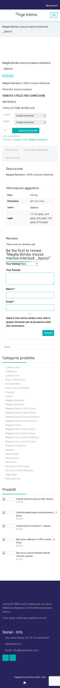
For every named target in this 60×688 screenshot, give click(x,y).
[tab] (12, 150)
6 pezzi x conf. (12, 375)
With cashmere (13, 478)
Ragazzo (10, 450)
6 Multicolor (11, 371)
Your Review (13, 270)
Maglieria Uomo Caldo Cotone (20, 433)
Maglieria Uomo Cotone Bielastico (22, 437)
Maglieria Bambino (38, 139)
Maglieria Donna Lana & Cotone (21, 421)
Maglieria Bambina (14, 400)
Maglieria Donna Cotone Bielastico (22, 417)
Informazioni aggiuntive (36, 150)
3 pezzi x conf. (20, 139)
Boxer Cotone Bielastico (17, 388)
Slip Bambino (12, 458)
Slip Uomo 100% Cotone (17, 466)
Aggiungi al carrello (28, 130)
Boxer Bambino (13, 384)
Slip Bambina (12, 454)
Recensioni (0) (13, 158)
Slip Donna (10, 462)
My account (51, 5)
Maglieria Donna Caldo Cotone (20, 412)
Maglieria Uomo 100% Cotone (20, 429)
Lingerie (9, 396)
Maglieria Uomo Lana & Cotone (20, 441)
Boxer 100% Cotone (15, 379)
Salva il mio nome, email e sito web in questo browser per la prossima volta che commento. (28, 321)
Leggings (10, 392)
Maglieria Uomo (13, 425)
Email (10, 301)
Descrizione (12, 150)
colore (6, 114)
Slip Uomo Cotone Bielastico (19, 470)
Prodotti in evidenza (15, 445)
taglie (6, 121)
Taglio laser (11, 474)
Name (10, 289)
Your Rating (13, 263)
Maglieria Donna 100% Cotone (20, 408)
